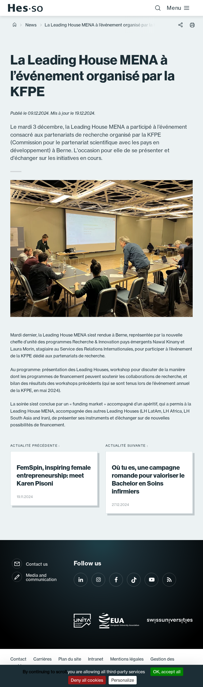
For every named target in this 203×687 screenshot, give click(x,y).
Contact (18, 659)
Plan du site (69, 659)
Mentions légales (127, 659)
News (30, 24)
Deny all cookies (87, 680)
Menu (174, 7)
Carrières (42, 659)
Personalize (122, 680)
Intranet (95, 659)
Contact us (37, 564)
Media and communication (41, 577)
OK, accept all (167, 671)
